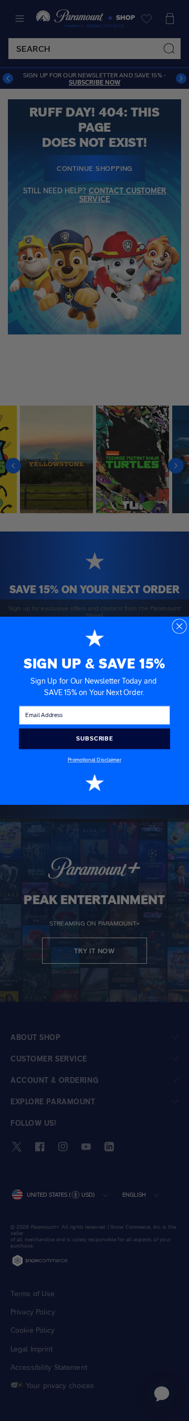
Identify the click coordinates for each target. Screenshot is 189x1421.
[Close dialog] (179, 625)
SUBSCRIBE (94, 738)
